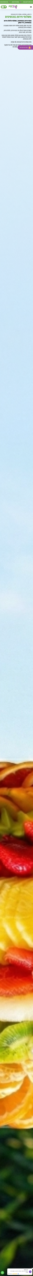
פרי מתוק (29, 14)
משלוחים (24, 14)
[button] (31, 7)
